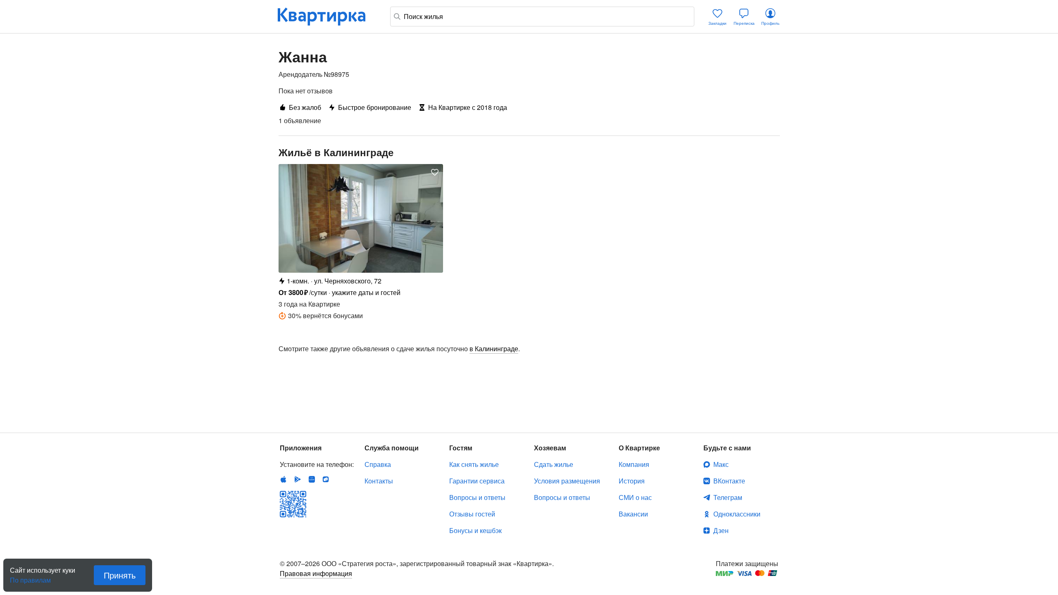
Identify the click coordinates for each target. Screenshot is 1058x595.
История (632, 481)
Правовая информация (316, 573)
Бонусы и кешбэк (475, 530)
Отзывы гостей (472, 514)
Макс (721, 464)
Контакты (379, 481)
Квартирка (327, 16)
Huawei (311, 479)
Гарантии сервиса (477, 481)
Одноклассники (736, 514)
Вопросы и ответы (477, 497)
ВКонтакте (729, 481)
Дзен (721, 530)
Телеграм (727, 497)
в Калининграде (493, 348)
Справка (378, 464)
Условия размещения (567, 481)
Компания (634, 464)
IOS (283, 479)
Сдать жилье (553, 464)
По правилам (30, 576)
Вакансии (633, 514)
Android (297, 479)
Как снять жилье (474, 464)
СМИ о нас (635, 497)
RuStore (325, 479)
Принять (120, 575)
